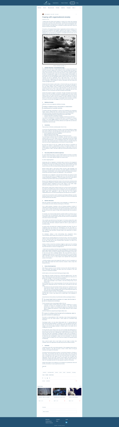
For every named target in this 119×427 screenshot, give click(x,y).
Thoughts (69, 7)
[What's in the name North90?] (44, 391)
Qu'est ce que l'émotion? (73, 397)
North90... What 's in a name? (44, 397)
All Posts (39, 7)
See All (80, 386)
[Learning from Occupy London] (59, 391)
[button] (80, 7)
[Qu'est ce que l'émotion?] (74, 391)
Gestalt (64, 372)
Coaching (56, 372)
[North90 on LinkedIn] (66, 422)
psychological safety (51, 372)
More (74, 7)
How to (44, 7)
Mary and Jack (51, 7)
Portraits (57, 7)
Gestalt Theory (51, 374)
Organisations (69, 372)
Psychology (74, 372)
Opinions (63, 7)
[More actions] (76, 14)
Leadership (44, 372)
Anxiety (60, 372)
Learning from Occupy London (59, 397)
